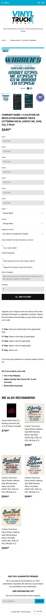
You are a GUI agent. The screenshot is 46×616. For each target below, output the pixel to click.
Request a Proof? (8, 229)
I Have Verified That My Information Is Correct (17, 240)
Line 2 (4, 147)
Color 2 (4, 219)
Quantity (5, 285)
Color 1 (4, 209)
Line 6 (4, 188)
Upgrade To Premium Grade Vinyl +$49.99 (17, 267)
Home (3, 40)
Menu (6, 3)
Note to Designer (7, 272)
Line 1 (4, 137)
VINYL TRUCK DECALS (23, 612)
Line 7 (4, 198)
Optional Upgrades (8, 253)
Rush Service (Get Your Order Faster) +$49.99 (19, 261)
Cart (42, 3)
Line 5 (4, 178)
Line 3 (4, 157)
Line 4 (4, 168)
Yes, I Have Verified (10, 248)
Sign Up (39, 601)
